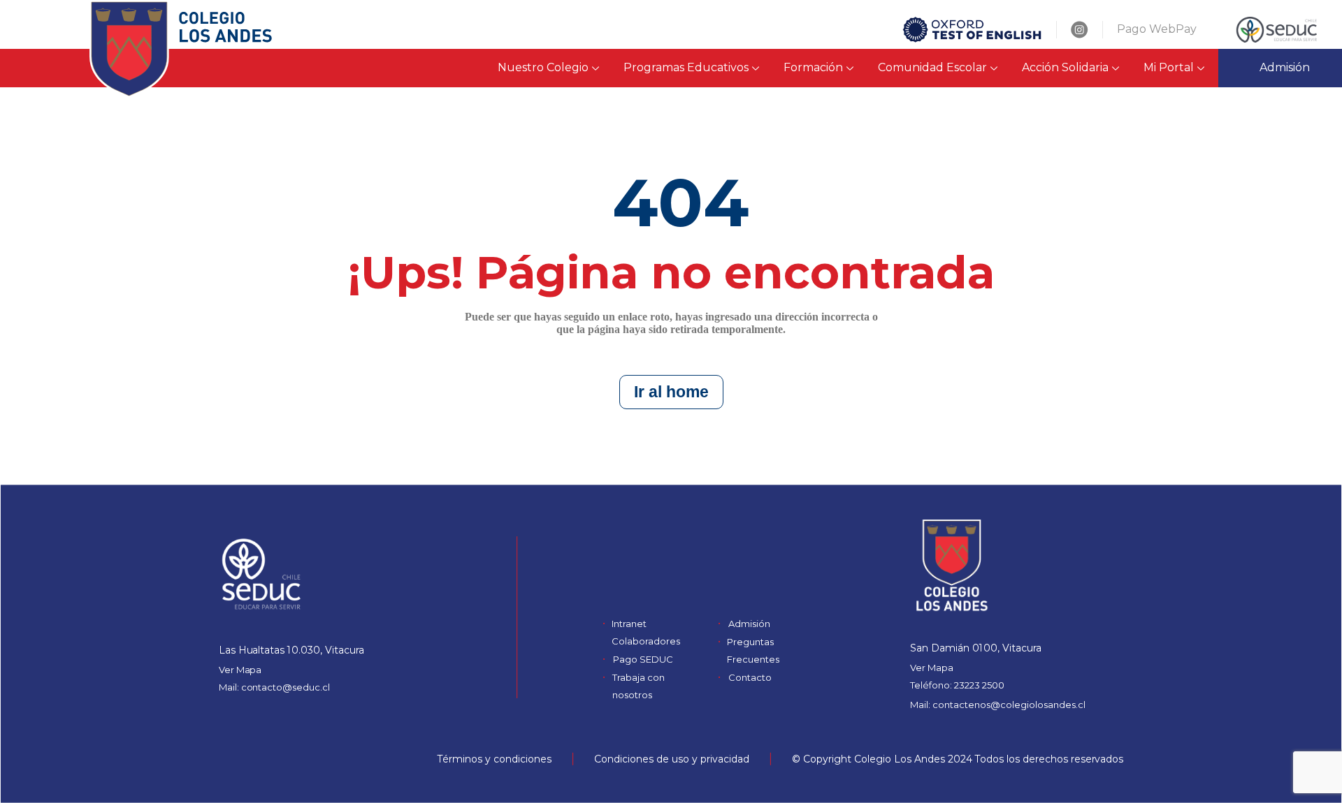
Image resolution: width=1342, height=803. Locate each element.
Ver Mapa (240, 669)
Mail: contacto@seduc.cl (275, 687)
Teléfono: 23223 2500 (957, 685)
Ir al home (671, 392)
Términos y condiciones (494, 759)
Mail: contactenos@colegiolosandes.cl (997, 704)
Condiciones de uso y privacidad (671, 759)
